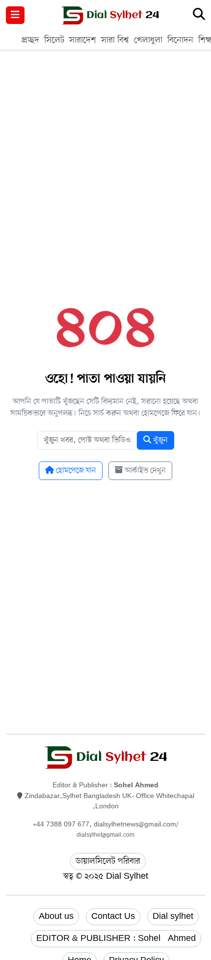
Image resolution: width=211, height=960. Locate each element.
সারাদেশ (82, 40)
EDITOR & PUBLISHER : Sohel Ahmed (116, 938)
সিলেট (54, 40)
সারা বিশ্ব (115, 40)
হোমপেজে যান (75, 470)
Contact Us (113, 916)
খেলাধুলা (148, 40)
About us (56, 916)
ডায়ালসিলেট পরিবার (108, 861)
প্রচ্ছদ (30, 40)
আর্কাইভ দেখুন (144, 470)
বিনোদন (180, 40)
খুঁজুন (159, 440)
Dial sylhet (173, 916)
